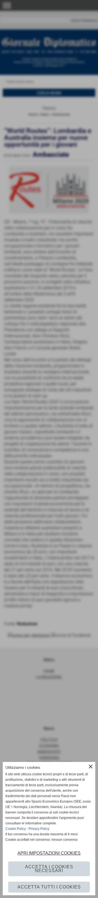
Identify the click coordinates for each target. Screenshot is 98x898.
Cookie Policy (15, 829)
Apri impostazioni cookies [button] (49, 853)
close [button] (90, 766)
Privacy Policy (39, 829)
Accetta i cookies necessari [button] (49, 868)
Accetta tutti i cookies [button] (49, 887)
